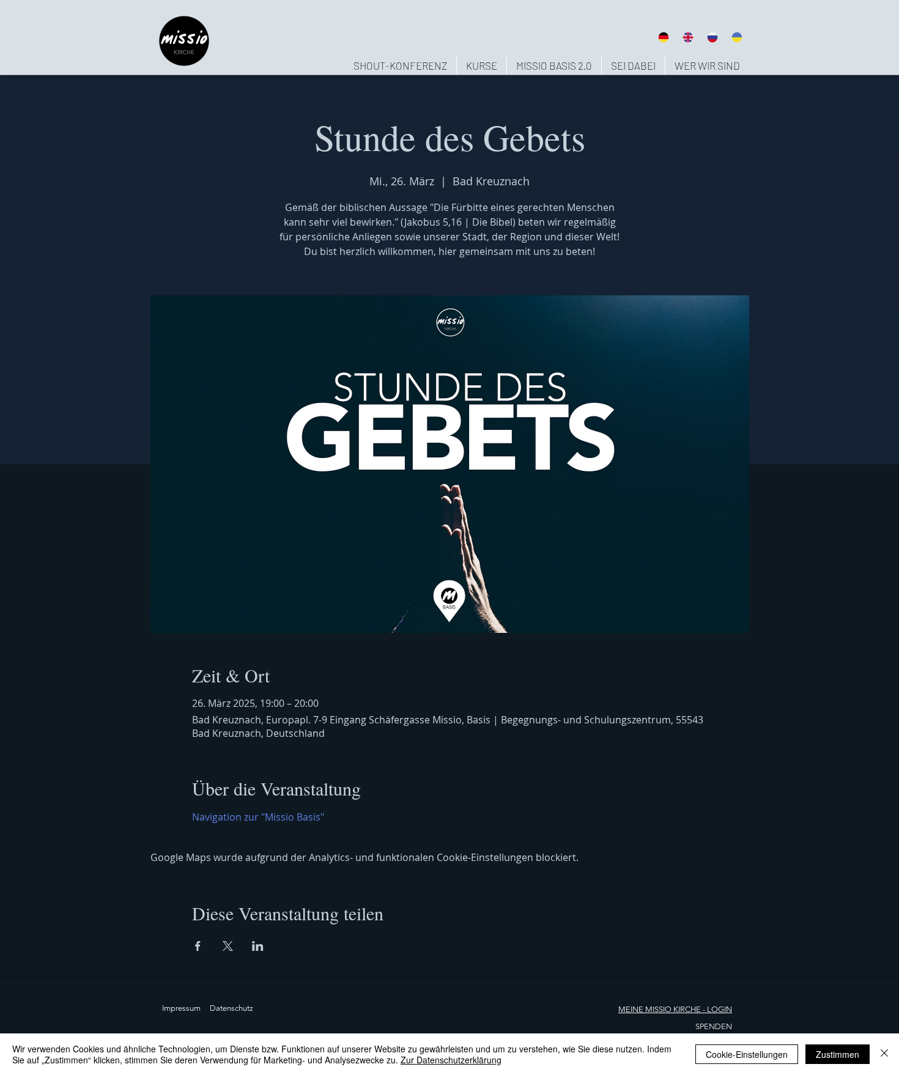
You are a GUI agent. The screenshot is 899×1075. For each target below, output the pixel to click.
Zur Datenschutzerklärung (451, 1060)
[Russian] (712, 37)
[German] (663, 37)
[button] (707, 65)
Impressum (181, 1008)
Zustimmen (837, 1054)
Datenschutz (231, 1008)
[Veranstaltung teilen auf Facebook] (198, 946)
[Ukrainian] (737, 37)
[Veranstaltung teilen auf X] (228, 946)
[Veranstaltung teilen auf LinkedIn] (258, 946)
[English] (687, 37)
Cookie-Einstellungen (747, 1054)
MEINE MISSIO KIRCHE (659, 1009)
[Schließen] (884, 1054)
